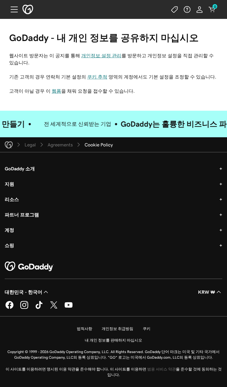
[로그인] (199, 9)
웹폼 (56, 91)
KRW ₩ (206, 292)
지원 (9, 184)
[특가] (174, 9)
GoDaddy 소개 (20, 168)
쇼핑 (9, 245)
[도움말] (187, 9)
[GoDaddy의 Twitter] (54, 308)
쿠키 (146, 329)
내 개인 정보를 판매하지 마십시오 (113, 340)
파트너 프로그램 (22, 214)
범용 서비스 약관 (161, 369)
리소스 (12, 199)
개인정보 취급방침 (117, 329)
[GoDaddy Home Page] (29, 267)
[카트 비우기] (212, 9)
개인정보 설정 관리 (101, 55)
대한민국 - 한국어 (23, 292)
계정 (9, 230)
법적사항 (84, 329)
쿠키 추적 (97, 76)
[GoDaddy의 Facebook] (9, 308)
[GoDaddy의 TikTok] (39, 308)
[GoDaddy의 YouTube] (68, 308)
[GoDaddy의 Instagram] (24, 308)
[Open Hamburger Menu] (11, 9)
